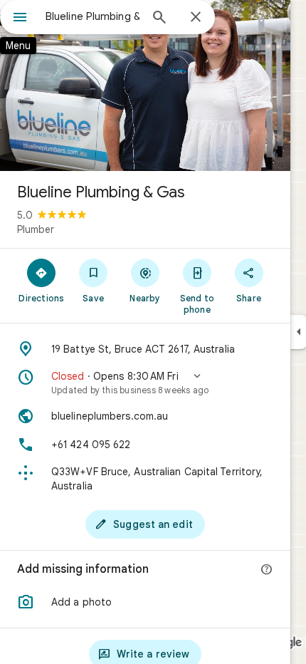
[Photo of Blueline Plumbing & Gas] (145, 85)
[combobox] (92, 16)
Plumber (35, 229)
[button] (145, 382)
